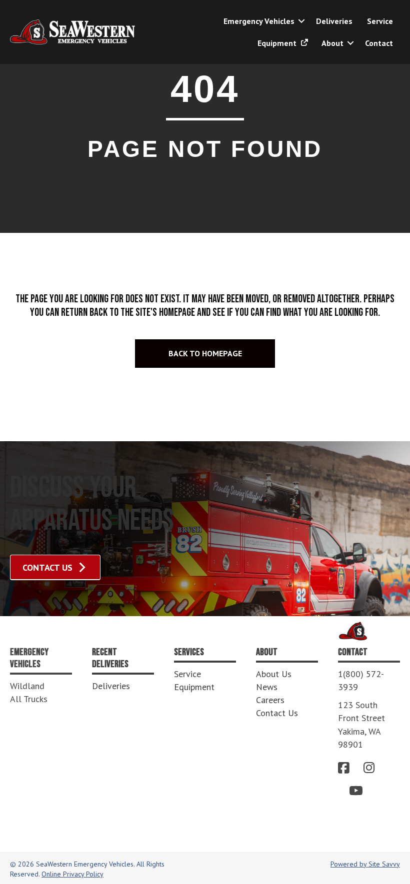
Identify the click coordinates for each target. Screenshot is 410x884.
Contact (379, 43)
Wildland (27, 686)
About (333, 43)
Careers (270, 700)
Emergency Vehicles (259, 21)
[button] (301, 21)
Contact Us (277, 713)
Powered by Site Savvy (365, 864)
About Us (274, 674)
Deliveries (334, 21)
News (267, 687)
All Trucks (29, 699)
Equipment (278, 43)
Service (380, 21)
